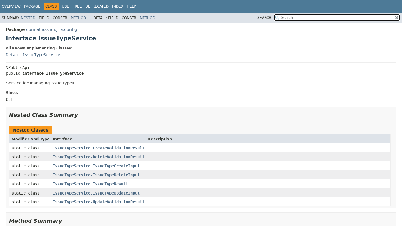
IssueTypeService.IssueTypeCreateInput (96, 166)
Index (117, 6)
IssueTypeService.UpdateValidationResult (98, 202)
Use (65, 6)
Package (32, 6)
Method (78, 18)
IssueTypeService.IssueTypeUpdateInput (96, 193)
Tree (77, 6)
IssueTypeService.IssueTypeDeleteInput (96, 174)
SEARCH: (265, 18)
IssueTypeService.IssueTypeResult (90, 184)
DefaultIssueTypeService (33, 54)
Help (131, 6)
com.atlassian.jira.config (51, 29)
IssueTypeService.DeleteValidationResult (98, 156)
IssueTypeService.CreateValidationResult (98, 148)
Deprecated (97, 6)
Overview (11, 6)
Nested (28, 18)
